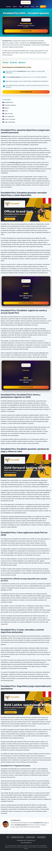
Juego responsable (9, 122)
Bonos (32, 6)
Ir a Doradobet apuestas (26, 302)
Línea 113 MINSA (41, 837)
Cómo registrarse (9, 116)
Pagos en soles (8, 113)
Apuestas (8, 6)
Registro (15, 6)
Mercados (26, 6)
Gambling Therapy (30, 837)
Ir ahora (43, 6)
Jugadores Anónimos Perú (17, 837)
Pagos (20, 6)
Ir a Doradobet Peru (26, 30)
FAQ (37, 6)
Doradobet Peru (8, 102)
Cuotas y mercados (9, 119)
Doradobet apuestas (10, 105)
